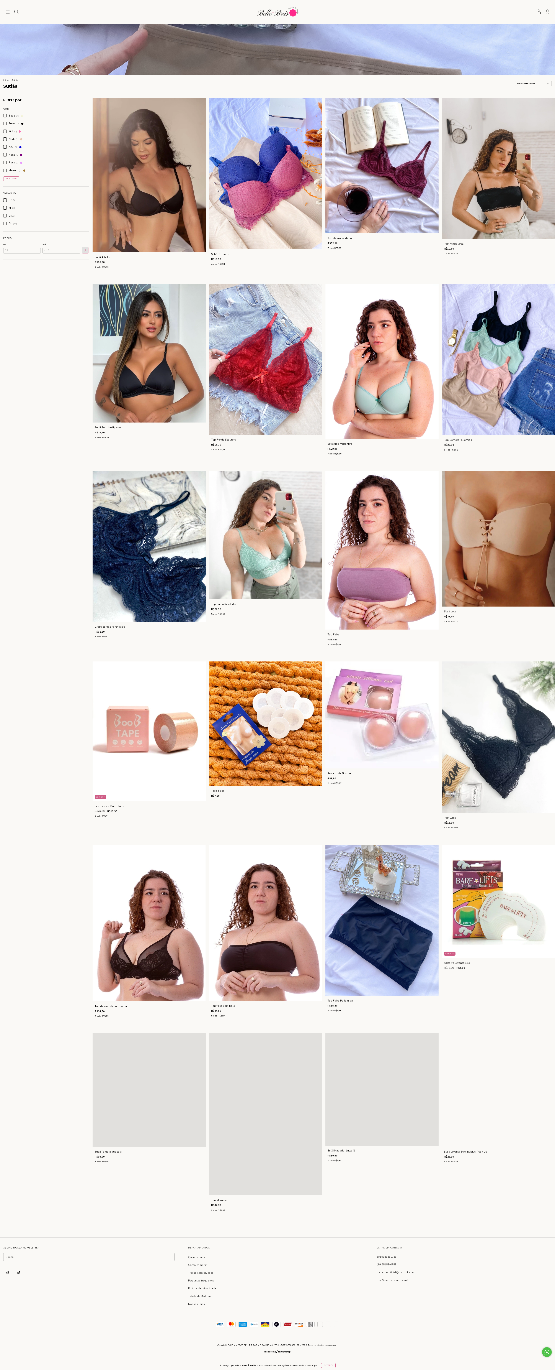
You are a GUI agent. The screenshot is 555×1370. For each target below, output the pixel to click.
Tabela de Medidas (199, 1296)
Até (44, 244)
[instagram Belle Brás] (7, 1272)
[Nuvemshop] (277, 1352)
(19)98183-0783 (386, 1264)
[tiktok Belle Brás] (19, 1272)
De (4, 244)
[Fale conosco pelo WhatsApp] (547, 1352)
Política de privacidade (202, 1288)
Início (5, 80)
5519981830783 (387, 1256)
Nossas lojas (196, 1304)
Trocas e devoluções (200, 1273)
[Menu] (7, 12)
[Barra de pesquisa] (16, 12)
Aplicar (85, 250)
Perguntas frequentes (201, 1280)
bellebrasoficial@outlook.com (396, 1272)
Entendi (328, 1365)
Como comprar (197, 1265)
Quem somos (196, 1257)
